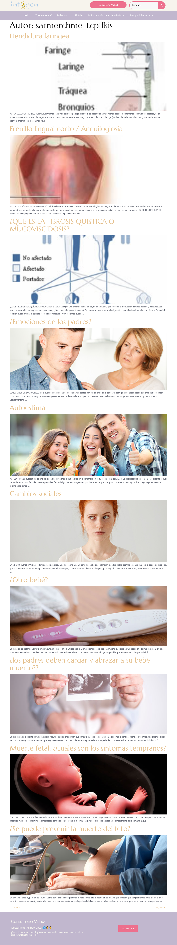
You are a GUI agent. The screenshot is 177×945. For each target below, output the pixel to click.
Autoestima (27, 407)
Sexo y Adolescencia (140, 15)
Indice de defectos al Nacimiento (105, 15)
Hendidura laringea (39, 36)
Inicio (26, 15)
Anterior (15, 907)
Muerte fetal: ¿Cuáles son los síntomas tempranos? (88, 748)
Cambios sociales (36, 493)
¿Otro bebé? (29, 579)
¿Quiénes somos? (43, 15)
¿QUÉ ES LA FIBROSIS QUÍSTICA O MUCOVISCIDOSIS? (62, 225)
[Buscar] (161, 5)
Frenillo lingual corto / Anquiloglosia (66, 128)
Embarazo (62, 15)
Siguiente (161, 907)
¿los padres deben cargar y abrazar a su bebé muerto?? (80, 664)
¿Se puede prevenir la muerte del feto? (70, 828)
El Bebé (79, 15)
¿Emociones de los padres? (51, 321)
